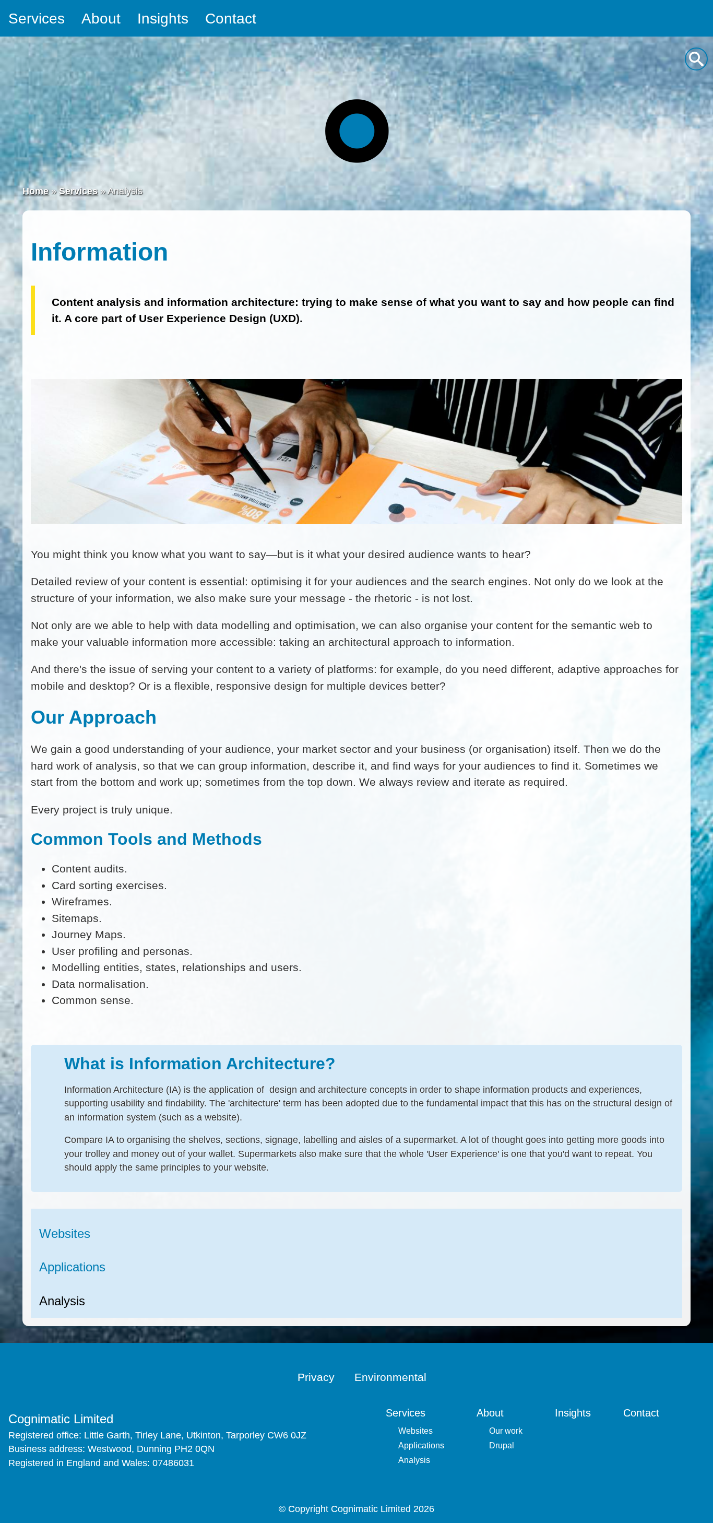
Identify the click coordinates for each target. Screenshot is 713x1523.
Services (36, 18)
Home (35, 191)
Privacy (316, 1377)
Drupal (501, 1445)
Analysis (62, 1301)
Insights (162, 18)
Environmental (390, 1377)
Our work (505, 1430)
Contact (230, 18)
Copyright (308, 1509)
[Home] (356, 130)
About (101, 18)
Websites (64, 1233)
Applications (72, 1267)
